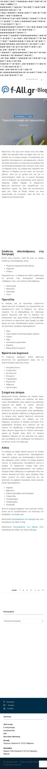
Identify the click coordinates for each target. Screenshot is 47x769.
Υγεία (30, 116)
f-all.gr (22, 522)
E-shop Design (9, 727)
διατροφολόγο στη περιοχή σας (25, 519)
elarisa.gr (32, 530)
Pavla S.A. (17, 765)
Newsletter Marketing (11, 737)
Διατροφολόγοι (20, 116)
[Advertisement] (23, 223)
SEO (5, 734)
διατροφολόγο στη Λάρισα (25, 527)
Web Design (8, 724)
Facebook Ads (9, 731)
